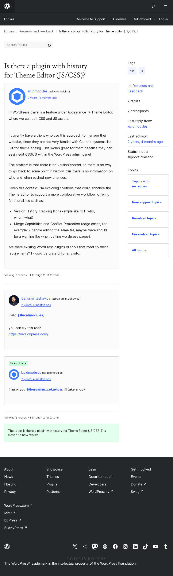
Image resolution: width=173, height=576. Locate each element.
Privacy (10, 491)
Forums (9, 19)
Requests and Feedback (36, 31)
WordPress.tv (101, 491)
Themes (52, 477)
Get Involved (141, 469)
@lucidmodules (30, 315)
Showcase (54, 469)
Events (136, 477)
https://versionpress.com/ (28, 334)
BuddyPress (15, 528)
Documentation (100, 477)
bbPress (12, 520)
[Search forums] (49, 44)
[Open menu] (166, 6)
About (9, 469)
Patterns (53, 491)
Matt (10, 513)
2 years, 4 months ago (42, 97)
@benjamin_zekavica (44, 389)
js (142, 71)
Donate (139, 484)
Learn (93, 469)
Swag (137, 491)
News (8, 477)
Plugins (51, 484)
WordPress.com (18, 505)
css (132, 71)
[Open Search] (153, 6)
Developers (97, 484)
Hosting (10, 484)
